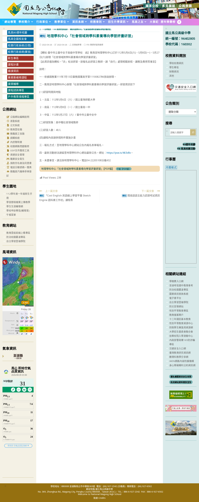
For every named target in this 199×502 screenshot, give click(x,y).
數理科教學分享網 (178, 356)
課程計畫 (13, 64)
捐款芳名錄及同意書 (20, 163)
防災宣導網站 (176, 306)
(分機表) (121, 486)
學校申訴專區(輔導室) (17, 210)
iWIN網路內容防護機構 (181, 361)
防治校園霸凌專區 (15, 236)
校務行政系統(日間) (19, 45)
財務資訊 (174, 71)
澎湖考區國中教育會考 (181, 285)
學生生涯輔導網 (14, 206)
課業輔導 (13, 84)
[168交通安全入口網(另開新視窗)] (181, 89)
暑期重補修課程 (17, 77)
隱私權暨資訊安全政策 (181, 376)
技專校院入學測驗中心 (181, 335)
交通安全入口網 (177, 348)
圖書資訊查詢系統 (178, 293)
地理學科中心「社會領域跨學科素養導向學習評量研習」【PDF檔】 (77, 168)
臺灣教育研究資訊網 (180, 352)
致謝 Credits (99, 498)
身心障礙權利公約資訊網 (182, 365)
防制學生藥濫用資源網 (181, 327)
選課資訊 (13, 71)
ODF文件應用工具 (19, 150)
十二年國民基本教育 (180, 319)
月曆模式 (171, 167)
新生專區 (13, 58)
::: (3, 20)
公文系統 (14, 125)
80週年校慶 (189, 144)
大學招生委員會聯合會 (181, 331)
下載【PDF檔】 (123, 168)
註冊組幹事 (76, 44)
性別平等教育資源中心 (181, 323)
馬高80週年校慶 (17, 32)
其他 (171, 75)
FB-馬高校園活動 (186, 148)
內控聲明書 (15, 142)
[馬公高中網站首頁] (36, 9)
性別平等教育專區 (178, 310)
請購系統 (14, 137)
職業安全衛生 (16, 158)
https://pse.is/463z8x (118, 152)
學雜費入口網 (176, 281)
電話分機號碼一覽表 (20, 167)
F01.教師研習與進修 (95, 44)
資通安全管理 (16, 154)
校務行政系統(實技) (19, 52)
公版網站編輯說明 (19, 116)
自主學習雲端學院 (15, 241)
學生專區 (174, 67)
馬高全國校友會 (17, 39)
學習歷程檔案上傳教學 (18, 202)
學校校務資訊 (176, 63)
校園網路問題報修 (19, 146)
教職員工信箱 (16, 133)
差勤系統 (14, 121)
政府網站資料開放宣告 (181, 382)
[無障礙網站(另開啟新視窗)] (181, 394)
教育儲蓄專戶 (176, 314)
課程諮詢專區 (16, 90)
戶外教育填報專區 (18, 96)
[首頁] (40, 29)
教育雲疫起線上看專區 (18, 232)
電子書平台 (175, 297)
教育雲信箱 (15, 129)
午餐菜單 (11, 214)
